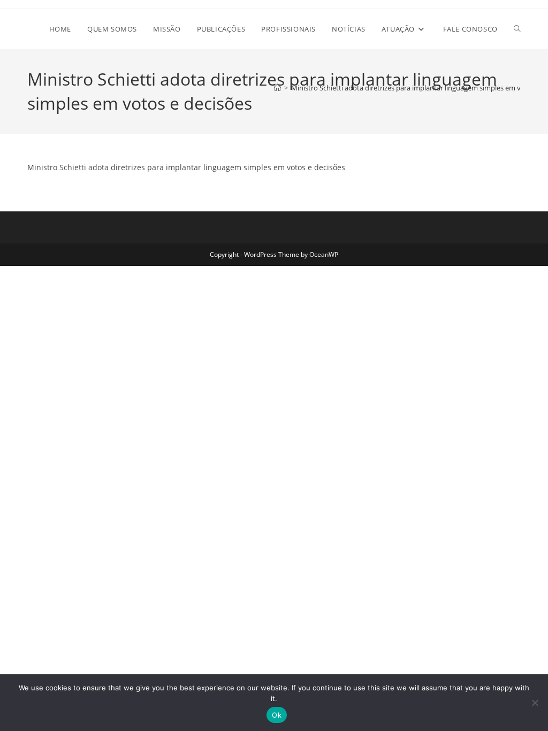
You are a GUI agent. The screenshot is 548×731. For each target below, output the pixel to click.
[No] (534, 702)
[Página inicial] (277, 88)
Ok (276, 715)
